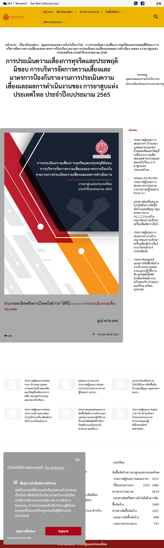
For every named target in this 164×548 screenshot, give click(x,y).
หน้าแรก (10, 45)
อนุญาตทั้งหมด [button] (25, 531)
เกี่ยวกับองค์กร (29, 45)
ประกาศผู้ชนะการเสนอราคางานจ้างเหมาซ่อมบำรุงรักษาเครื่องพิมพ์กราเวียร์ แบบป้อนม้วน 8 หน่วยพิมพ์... (146, 241)
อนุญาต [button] (63, 531)
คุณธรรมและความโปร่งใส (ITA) (62, 45)
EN (77, 459)
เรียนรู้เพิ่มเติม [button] (54, 467)
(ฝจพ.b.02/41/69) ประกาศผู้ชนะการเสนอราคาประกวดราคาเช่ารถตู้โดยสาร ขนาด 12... (146, 185)
